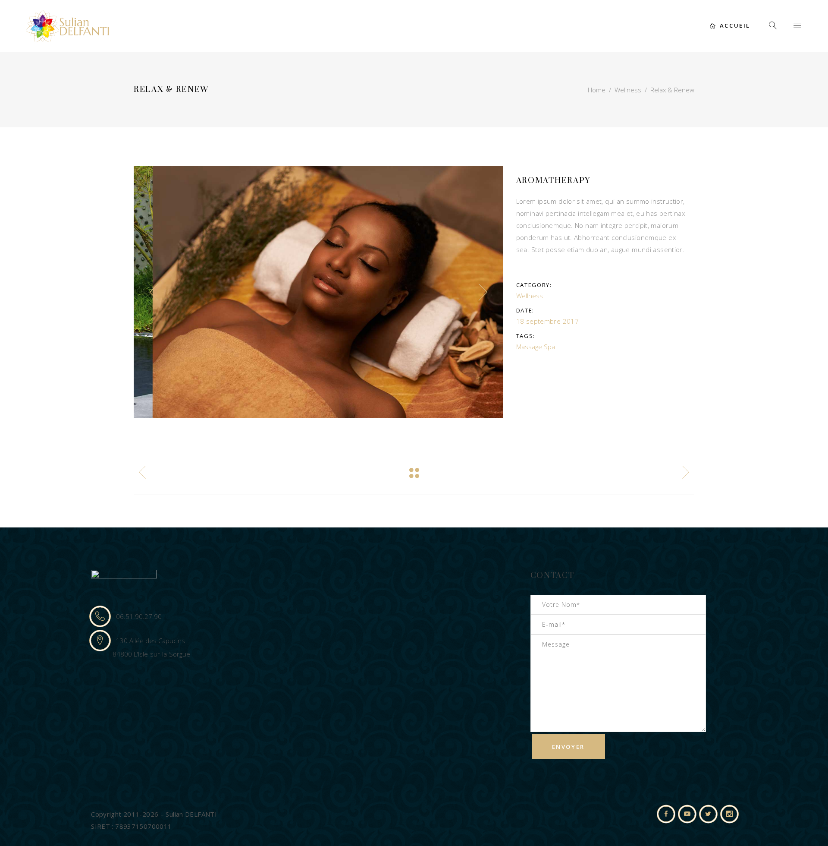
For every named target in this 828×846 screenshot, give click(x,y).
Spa (549, 346)
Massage (529, 346)
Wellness (628, 89)
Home (596, 89)
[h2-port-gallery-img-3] (319, 292)
